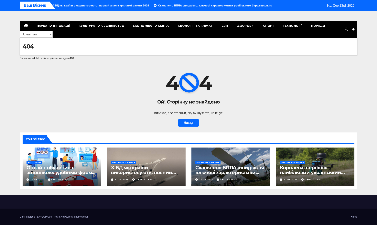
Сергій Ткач (59, 179)
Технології (292, 26)
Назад (188, 122)
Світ (225, 26)
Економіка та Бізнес (151, 26)
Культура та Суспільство (101, 26)
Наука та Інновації (53, 26)
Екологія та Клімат (195, 26)
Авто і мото (34, 162)
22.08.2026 (37, 179)
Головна (25, 58)
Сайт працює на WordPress (36, 216)
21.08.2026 (122, 179)
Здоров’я (245, 26)
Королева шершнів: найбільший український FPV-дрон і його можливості (314, 172)
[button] (346, 29)
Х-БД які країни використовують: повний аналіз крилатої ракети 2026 (145, 172)
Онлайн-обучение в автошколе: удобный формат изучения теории (62, 172)
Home (354, 216)
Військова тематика (123, 162)
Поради (318, 26)
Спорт (268, 26)
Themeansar (81, 216)
